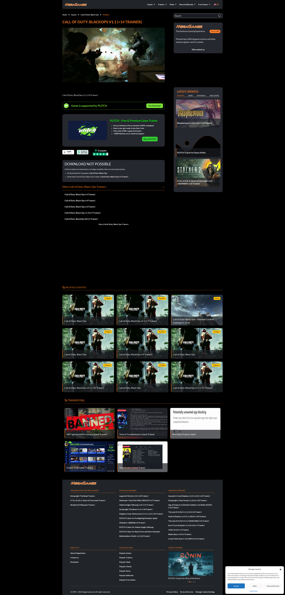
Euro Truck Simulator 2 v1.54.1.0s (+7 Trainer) (186, 525)
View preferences (273, 586)
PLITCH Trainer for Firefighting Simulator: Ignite (138, 518)
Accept (236, 586)
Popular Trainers (126, 557)
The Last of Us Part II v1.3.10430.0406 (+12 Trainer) (188, 521)
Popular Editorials (126, 575)
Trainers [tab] (180, 95)
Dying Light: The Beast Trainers (82, 496)
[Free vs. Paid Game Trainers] (90, 456)
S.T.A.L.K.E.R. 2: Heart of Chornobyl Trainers (87, 500)
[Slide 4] (193, 581)
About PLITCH (150, 139)
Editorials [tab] (201, 95)
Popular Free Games (127, 580)
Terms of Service (186, 592)
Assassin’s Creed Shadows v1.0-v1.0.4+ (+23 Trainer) (189, 496)
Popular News (124, 571)
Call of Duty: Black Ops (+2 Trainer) (80, 206)
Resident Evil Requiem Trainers (82, 505)
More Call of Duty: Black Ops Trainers (113, 224)
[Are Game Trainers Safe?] (195, 423)
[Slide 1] (187, 581)
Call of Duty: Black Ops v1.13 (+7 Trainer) (82, 213)
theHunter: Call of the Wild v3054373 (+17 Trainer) (139, 500)
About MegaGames (78, 553)
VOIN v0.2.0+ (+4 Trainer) (178, 530)
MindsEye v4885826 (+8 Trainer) (132, 523)
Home (64, 15)
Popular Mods (124, 562)
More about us (198, 49)
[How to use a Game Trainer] (142, 456)
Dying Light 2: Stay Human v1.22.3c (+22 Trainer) (187, 500)
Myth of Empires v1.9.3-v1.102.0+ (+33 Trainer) (187, 516)
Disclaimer (74, 562)
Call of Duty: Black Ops (90, 15)
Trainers (106, 15)
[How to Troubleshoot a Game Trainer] (142, 423)
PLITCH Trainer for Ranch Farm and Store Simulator (139, 531)
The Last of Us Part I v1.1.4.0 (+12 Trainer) (185, 512)
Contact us (74, 557)
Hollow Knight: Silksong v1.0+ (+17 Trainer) (136, 505)
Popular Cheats (125, 566)
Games (74, 15)
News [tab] (190, 95)
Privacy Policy (172, 592)
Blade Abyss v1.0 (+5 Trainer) (179, 534)
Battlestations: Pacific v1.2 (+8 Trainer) (134, 536)
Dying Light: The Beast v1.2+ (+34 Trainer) (135, 509)
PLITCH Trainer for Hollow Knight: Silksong (136, 527)
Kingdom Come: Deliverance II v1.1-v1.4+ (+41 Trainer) (141, 514)
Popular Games (125, 553)
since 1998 (215, 31)
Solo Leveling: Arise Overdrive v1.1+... (184, 578)
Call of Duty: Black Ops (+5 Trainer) (114, 177)
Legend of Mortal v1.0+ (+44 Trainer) (133, 496)
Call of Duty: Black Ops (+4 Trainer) (80, 200)
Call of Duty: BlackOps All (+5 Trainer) (81, 219)
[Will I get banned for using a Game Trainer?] (90, 423)
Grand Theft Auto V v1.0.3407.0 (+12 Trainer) (186, 539)
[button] (280, 569)
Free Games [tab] (214, 95)
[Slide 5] (195, 581)
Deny (255, 586)
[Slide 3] (191, 581)
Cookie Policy (253, 591)
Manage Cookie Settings (205, 592)
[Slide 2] (189, 581)
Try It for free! (155, 105)
